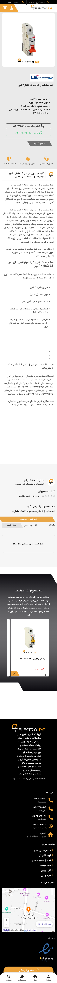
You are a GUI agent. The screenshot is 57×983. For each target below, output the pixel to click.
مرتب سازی (28, 525)
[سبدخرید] (4, 8)
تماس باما (16, 778)
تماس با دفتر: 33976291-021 (26, 126)
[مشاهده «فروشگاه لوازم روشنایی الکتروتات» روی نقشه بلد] (28, 910)
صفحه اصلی (39, 778)
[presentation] (49, 675)
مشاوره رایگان (26, 970)
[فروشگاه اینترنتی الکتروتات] (43, 7)
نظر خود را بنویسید (28, 519)
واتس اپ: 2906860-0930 (26, 133)
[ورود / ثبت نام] (11, 8)
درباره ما (27, 778)
